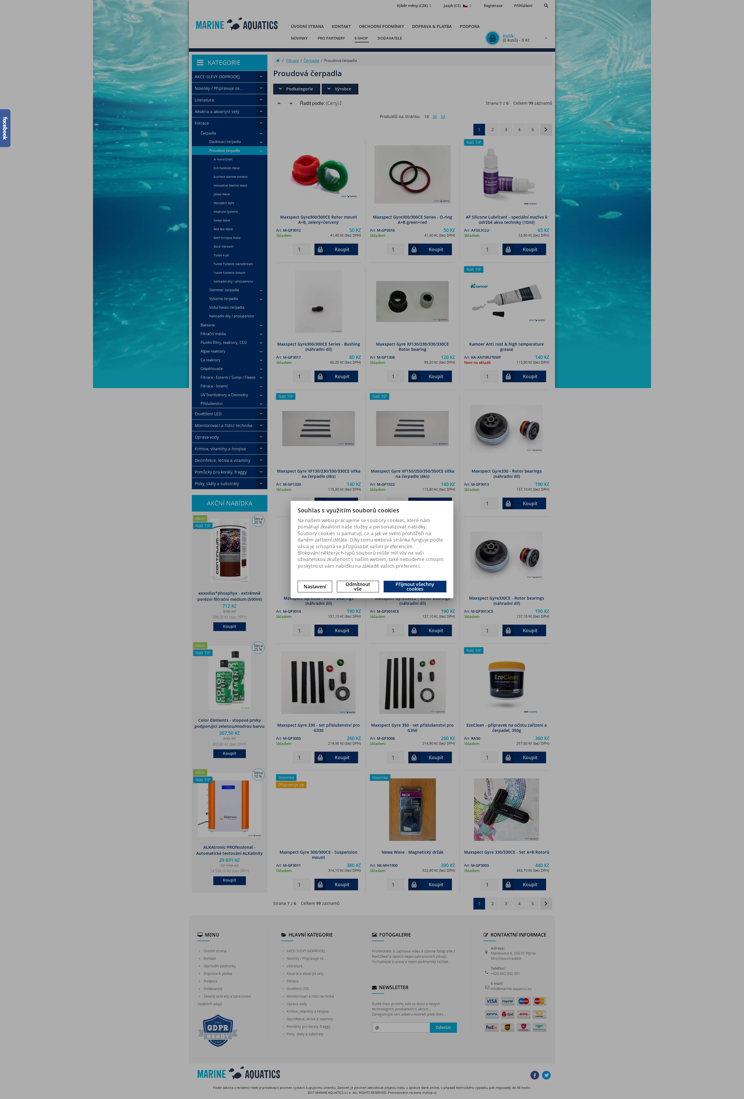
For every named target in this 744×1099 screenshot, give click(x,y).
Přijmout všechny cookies (415, 586)
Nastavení (315, 586)
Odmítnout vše (358, 586)
